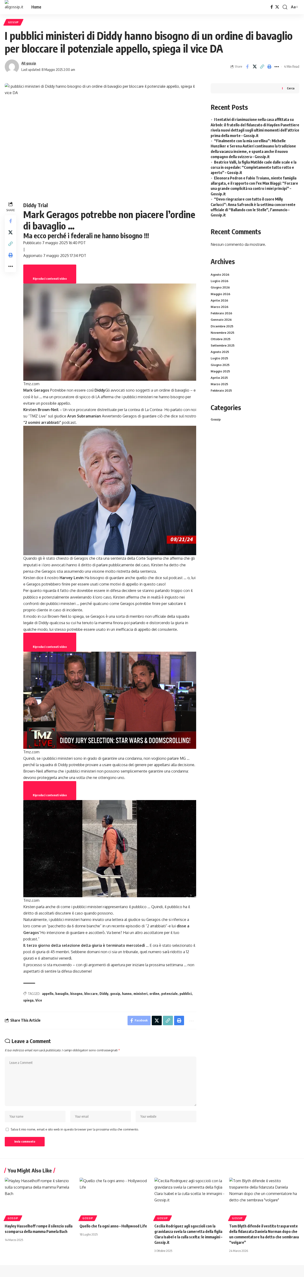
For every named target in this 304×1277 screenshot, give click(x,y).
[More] (276, 66)
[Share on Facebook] (247, 66)
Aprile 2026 (219, 300)
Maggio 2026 (220, 294)
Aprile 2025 (219, 378)
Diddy (104, 994)
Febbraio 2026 (221, 313)
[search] (285, 7)
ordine (154, 994)
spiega (28, 1000)
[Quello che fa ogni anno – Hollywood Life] (115, 1199)
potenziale (169, 994)
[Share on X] (254, 66)
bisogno (76, 994)
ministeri (140, 994)
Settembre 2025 (222, 345)
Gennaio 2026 (221, 319)
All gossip (28, 63)
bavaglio (61, 994)
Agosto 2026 (220, 274)
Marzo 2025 (219, 384)
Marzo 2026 (219, 307)
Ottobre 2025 (220, 339)
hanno (127, 994)
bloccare (91, 994)
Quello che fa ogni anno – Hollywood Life (113, 1226)
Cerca (290, 88)
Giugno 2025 (220, 365)
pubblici (186, 994)
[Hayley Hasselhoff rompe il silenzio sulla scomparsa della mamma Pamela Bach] (40, 1199)
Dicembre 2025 (222, 326)
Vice (38, 1000)
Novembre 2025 (222, 332)
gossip (115, 994)
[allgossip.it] (14, 7)
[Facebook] (271, 7)
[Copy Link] (262, 66)
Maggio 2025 (220, 371)
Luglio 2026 (219, 281)
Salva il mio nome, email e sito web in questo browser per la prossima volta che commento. (75, 1129)
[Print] (269, 66)
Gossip (13, 22)
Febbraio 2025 (221, 390)
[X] (277, 7)
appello (47, 994)
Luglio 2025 (219, 358)
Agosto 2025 (220, 352)
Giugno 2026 (220, 287)
